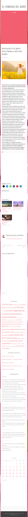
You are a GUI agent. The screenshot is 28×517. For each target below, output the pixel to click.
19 (6, 473)
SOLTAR (20, 341)
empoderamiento (6, 324)
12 (6, 470)
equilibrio (14, 324)
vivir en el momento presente (11, 346)
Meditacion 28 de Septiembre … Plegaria (6, 222)
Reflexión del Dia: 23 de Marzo (7, 246)
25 (3, 476)
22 (16, 473)
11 (3, 470)
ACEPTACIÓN (6, 304)
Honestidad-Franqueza (12, 326)
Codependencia (18, 310)
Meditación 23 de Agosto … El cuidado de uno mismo (12, 366)
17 (23, 470)
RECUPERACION (17, 335)
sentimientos (14, 341)
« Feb (3, 480)
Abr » (6, 480)
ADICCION (13, 304)
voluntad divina (20, 346)
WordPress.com (14, 514)
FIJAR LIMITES (19, 324)
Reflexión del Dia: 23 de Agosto (8, 362)
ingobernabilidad (6, 329)
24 (23, 473)
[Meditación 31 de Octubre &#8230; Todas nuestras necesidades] (7, 204)
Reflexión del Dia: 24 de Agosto (8, 356)
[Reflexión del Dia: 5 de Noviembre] (18, 204)
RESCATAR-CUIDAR (6, 341)
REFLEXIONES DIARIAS (9, 338)
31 (23, 476)
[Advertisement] (14, 29)
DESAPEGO (9, 322)
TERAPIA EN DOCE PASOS (16, 343)
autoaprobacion (10, 307)
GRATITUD (5, 326)
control (4, 320)
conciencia (6, 314)
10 (23, 466)
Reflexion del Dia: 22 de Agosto (8, 369)
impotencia (19, 326)
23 (20, 473)
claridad (8, 311)
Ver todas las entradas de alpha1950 (14, 238)
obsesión (17, 332)
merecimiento (10, 332)
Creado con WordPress (9, 513)
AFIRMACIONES (19, 304)
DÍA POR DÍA (21, 322)
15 (16, 470)
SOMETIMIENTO (6, 343)
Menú (15, 12)
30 (20, 476)
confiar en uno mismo (19, 317)
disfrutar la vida (16, 322)
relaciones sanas (20, 338)
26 (6, 476)
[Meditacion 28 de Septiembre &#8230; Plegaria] (7, 217)
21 (13, 473)
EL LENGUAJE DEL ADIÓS (14, 6)
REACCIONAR (7, 335)
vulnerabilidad (6, 348)
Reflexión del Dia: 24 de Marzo (21, 246)
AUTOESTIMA (18, 307)
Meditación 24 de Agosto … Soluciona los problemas (12, 359)
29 (16, 476)
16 (20, 470)
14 (13, 470)
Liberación (13, 329)
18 (3, 473)
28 (13, 476)
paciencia (20, 332)
